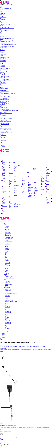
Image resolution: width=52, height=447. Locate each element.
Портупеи (35, 349)
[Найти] (1, 6)
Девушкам (6, 315)
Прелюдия (6, 280)
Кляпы (13, 349)
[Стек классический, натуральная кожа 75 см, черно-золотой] (9, 383)
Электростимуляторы (46, 349)
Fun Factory (17, 346)
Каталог (5, 224)
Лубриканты (7, 275)
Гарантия (1, 439)
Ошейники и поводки (19, 349)
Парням (6, 304)
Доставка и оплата (2, 438)
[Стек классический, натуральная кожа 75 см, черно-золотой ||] (9, 420)
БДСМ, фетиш (7, 260)
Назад (5, 223)
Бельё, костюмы (7, 244)
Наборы (15, 349)
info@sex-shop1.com (3, 340)
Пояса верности (24, 349)
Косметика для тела (35, 346)
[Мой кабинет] (0, 220)
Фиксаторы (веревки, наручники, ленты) (6, 349)
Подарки (6, 298)
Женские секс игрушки (3, 346)
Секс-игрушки (7, 226)
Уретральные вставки (40, 349)
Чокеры (27, 349)
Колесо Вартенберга (31, 349)
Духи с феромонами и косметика (28, 346)
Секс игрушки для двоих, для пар (11, 346)
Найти (1, 446)
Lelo (38, 346)
